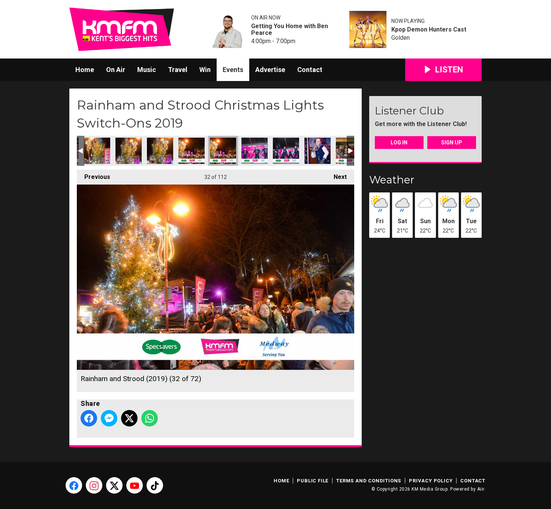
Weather (392, 179)
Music (146, 70)
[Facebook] (74, 485)
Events (233, 70)
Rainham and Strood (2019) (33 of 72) (254, 151)
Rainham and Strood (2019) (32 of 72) (223, 151)
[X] (114, 485)
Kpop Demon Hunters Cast (428, 29)
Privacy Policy (430, 480)
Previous (93, 176)
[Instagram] (94, 485)
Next (336, 176)
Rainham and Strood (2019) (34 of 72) (286, 151)
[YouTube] (134, 485)
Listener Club (409, 110)
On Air (115, 70)
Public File (312, 480)
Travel (177, 70)
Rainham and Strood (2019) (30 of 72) (160, 151)
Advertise (270, 70)
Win (205, 70)
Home (84, 70)
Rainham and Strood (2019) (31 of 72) (191, 151)
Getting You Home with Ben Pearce (289, 29)
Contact (309, 70)
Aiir (480, 489)
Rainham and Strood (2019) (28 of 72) (97, 151)
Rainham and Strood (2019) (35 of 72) (317, 151)
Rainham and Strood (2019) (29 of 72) (128, 151)
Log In (399, 143)
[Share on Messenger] (109, 418)
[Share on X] (129, 418)
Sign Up (451, 143)
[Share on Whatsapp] (149, 418)
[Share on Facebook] (89, 418)
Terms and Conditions (368, 480)
